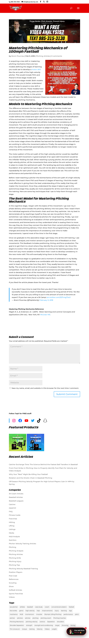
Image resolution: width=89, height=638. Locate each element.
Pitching (12, 547)
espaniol (12, 508)
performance (68, 614)
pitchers (20, 618)
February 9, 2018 (46, 300)
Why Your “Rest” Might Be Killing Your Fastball (28, 474)
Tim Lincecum (15, 629)
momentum (29, 614)
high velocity (30, 610)
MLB (21, 614)
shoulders (60, 621)
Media (11, 533)
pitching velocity (31, 621)
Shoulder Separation (17, 625)
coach (47, 607)
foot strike (13, 610)
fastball (71, 607)
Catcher (12, 504)
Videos (12, 597)
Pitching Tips (14, 565)
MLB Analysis (14, 536)
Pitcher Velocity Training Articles (22, 544)
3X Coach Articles (16, 494)
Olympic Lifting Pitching (52, 614)
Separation (51, 621)
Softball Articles (15, 590)
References (13, 579)
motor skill (36, 69)
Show (11, 586)
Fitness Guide (14, 515)
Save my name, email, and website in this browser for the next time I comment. (45, 388)
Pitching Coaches (59, 618)
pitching (35, 618)
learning (64, 610)
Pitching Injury (15, 561)
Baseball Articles (16, 497)
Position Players (15, 572)
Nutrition (12, 540)
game (21, 610)
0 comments (56, 56)
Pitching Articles (43, 56)
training (32, 629)
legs (70, 610)
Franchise (13, 519)
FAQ (11, 511)
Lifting (11, 526)
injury (57, 610)
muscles (39, 614)
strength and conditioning (44, 625)
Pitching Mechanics (17, 621)
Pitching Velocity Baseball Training (23, 569)
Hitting (12, 522)
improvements (47, 610)
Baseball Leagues (16, 501)
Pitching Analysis (16, 551)
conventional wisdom (59, 607)
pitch (77, 614)
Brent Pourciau (17, 56)
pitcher (12, 618)
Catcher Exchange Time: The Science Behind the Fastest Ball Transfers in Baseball (43, 464)
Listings (12, 529)
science (42, 621)
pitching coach (46, 618)
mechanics (13, 614)
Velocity (39, 629)
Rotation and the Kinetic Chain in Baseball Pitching (30, 478)
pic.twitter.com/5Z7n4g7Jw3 (58, 297)
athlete (22, 607)
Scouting (12, 583)
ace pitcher (14, 607)
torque (24, 629)
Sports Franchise (16, 594)
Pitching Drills (15, 558)
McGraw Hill (45, 315)
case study (39, 607)
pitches (27, 618)
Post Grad (13, 576)
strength (29, 625)
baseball (30, 607)
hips (38, 610)
